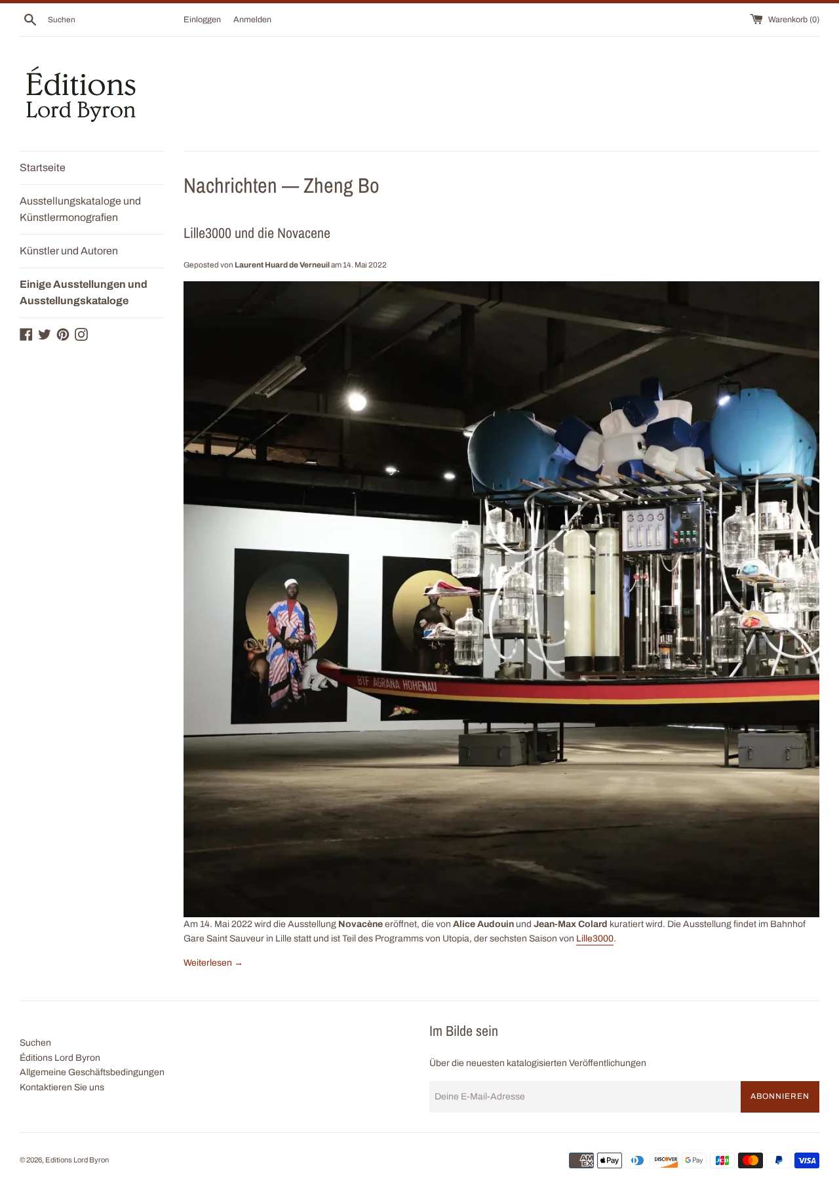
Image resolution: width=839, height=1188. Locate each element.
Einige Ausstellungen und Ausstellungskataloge (83, 293)
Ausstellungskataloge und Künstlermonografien (80, 209)
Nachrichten (230, 185)
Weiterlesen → (213, 963)
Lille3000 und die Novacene (257, 233)
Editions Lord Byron (77, 1160)
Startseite (43, 167)
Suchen (35, 1043)
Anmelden (252, 19)
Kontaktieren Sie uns (62, 1087)
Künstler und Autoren (69, 250)
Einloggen (202, 19)
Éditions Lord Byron (60, 1058)
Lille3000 (595, 938)
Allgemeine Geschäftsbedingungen (92, 1072)
